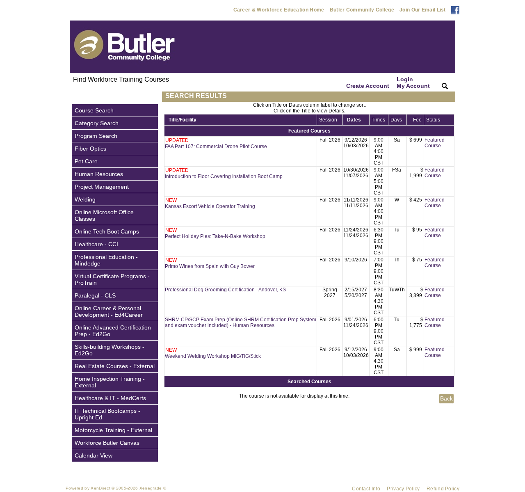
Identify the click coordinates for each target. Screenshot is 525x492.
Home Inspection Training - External (110, 382)
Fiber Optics (90, 148)
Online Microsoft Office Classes (104, 215)
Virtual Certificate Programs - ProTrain (112, 279)
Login (413, 82)
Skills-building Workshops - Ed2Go (109, 350)
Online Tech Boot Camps (107, 231)
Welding (85, 199)
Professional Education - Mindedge (106, 260)
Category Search (97, 123)
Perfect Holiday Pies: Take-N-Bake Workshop (215, 236)
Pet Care (86, 161)
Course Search (94, 110)
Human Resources (99, 174)
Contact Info (366, 489)
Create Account (367, 85)
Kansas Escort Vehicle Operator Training (210, 206)
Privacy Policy (403, 489)
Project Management (102, 186)
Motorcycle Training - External (113, 430)
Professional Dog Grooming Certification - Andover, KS (225, 290)
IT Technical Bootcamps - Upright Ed (107, 414)
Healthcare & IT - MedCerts (110, 398)
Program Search (96, 136)
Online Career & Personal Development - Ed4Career (109, 311)
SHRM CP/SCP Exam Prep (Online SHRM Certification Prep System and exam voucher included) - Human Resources (240, 322)
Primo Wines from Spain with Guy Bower (210, 266)
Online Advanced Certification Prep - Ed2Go (113, 330)
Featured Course (435, 143)
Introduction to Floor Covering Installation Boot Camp (224, 176)
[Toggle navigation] (77, 97)
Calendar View (93, 455)
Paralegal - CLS (95, 295)
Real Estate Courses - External (115, 366)
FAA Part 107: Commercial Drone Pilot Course (216, 146)
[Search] (445, 85)
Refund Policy (443, 489)
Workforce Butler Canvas (107, 442)
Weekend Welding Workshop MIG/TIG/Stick (213, 356)
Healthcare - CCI (96, 244)
